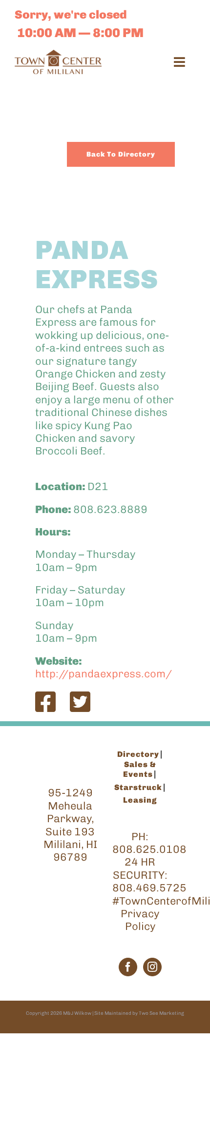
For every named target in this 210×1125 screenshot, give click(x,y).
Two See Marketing (161, 1013)
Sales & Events (139, 769)
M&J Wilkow (77, 1013)
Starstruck (138, 787)
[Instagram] (152, 967)
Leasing (140, 800)
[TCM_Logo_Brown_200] (58, 54)
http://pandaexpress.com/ (103, 673)
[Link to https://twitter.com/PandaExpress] (80, 701)
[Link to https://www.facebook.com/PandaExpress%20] (45, 701)
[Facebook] (128, 967)
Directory (138, 754)
